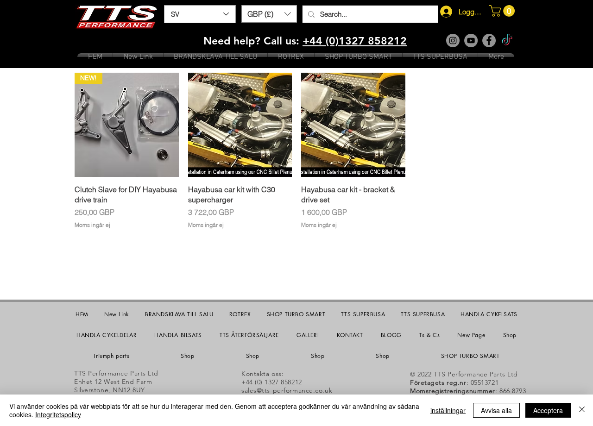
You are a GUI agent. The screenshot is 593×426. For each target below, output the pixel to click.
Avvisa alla (496, 410)
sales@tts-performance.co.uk (286, 390)
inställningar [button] (448, 410)
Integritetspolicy (58, 414)
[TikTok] (507, 40)
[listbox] (269, 14)
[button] (269, 14)
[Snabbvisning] (240, 125)
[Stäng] (581, 410)
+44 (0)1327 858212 (355, 40)
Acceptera (548, 410)
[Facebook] (489, 40)
